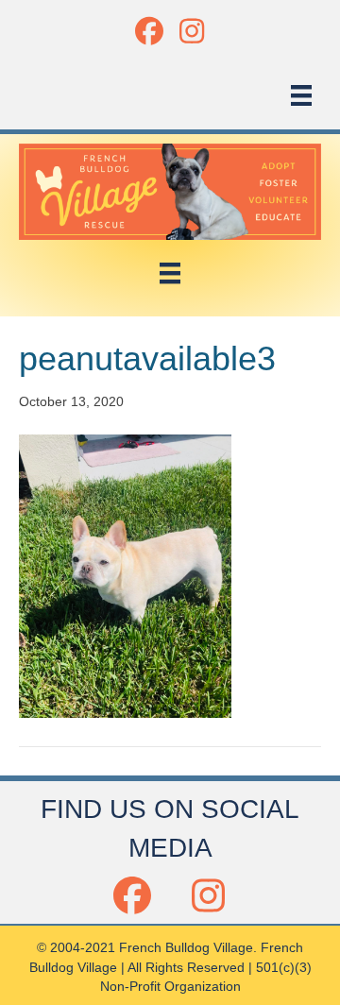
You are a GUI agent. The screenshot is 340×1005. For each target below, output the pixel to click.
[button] (149, 31)
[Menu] (301, 95)
